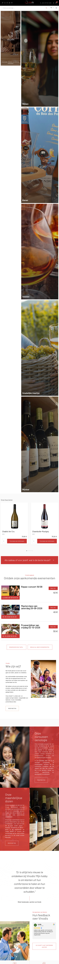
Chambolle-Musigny (40, 531)
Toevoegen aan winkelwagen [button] (17, 541)
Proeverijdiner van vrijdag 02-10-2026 (30, 626)
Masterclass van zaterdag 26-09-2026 (31, 607)
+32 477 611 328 (46, 3)
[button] (56, 8)
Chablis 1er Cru (8, 531)
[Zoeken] (46, 8)
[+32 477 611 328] (40, 3)
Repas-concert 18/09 (31, 586)
